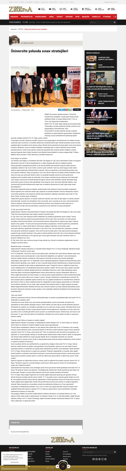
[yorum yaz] (71, 110)
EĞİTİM (20, 29)
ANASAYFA (14, 17)
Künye (66, 2)
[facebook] (59, 110)
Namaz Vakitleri (53, 2)
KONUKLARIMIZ (40, 17)
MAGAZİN (85, 17)
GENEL (51, 17)
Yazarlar (61, 2)
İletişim (72, 2)
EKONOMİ (69, 17)
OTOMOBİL (107, 17)
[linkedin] (64, 110)
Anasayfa (14, 29)
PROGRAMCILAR (26, 17)
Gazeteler (36, 2)
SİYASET (60, 17)
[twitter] (62, 110)
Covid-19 (16, 2)
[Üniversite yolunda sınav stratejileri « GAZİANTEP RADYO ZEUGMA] (21, 9)
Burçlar (11, 2)
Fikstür (22, 2)
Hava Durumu (44, 2)
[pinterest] (66, 110)
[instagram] (99, 459)
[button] (115, 17)
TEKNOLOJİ (96, 17)
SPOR (77, 17)
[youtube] (102, 459)
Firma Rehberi (29, 2)
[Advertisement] (46, 60)
